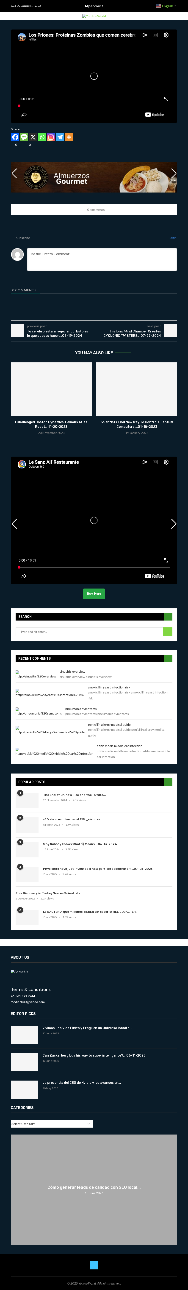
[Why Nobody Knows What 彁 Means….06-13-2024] (27, 849)
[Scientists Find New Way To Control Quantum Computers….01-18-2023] (136, 389)
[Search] (175, 16)
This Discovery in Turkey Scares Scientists (48, 893)
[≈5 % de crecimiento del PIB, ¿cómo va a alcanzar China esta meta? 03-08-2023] (27, 825)
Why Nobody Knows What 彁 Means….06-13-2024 (80, 844)
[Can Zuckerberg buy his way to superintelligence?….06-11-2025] (24, 1062)
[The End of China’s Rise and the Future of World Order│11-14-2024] (27, 800)
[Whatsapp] (42, 137)
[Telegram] (60, 137)
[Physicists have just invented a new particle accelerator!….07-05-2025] (27, 874)
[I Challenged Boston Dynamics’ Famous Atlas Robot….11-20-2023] (51, 389)
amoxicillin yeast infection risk (109, 687)
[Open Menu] (13, 16)
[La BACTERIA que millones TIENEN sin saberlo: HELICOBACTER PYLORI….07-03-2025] (27, 917)
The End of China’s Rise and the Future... (74, 795)
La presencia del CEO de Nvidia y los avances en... (81, 1083)
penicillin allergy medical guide (109, 724)
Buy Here (94, 593)
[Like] (12, 145)
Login (172, 238)
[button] (174, 173)
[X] (33, 137)
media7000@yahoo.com (28, 1002)
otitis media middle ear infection (119, 746)
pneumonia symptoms (81, 709)
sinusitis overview (72, 671)
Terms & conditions (31, 989)
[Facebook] (15, 137)
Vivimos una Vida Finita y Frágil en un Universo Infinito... (87, 1028)
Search (167, 631)
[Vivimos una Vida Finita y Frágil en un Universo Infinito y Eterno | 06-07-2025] (24, 1035)
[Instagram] (51, 137)
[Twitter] (94, 1265)
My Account (94, 6)
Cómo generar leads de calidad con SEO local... (94, 1187)
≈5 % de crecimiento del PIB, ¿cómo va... (73, 819)
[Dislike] (26, 145)
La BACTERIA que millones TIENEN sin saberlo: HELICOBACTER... (90, 911)
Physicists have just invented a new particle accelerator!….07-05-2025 (97, 868)
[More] (69, 137)
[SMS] (24, 137)
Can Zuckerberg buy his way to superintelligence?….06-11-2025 (93, 1055)
